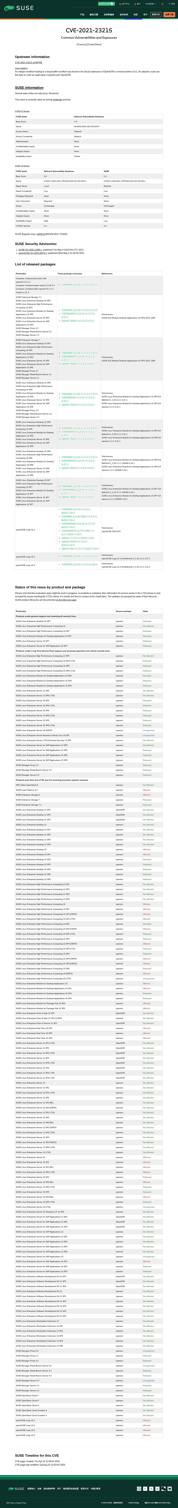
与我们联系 (95, 1488)
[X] (151, 1489)
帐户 (139, 4)
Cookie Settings (133, 1503)
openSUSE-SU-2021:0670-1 (32, 253)
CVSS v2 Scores (22, 111)
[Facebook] (145, 1489)
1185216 (40, 234)
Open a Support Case (18, 1503)
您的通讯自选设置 (71, 1488)
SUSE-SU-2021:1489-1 (30, 250)
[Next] (98, 44)
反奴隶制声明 (49, 1488)
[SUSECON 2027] (106, 4)
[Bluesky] (170, 1489)
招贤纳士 (31, 1488)
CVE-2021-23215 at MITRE (28, 62)
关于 (59, 1488)
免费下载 (169, 14)
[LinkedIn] (157, 1489)
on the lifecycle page (66, 600)
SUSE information (29, 87)
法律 (39, 1488)
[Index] (91, 44)
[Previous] (82, 44)
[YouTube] (139, 1489)
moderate (57, 99)
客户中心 (125, 4)
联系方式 (156, 14)
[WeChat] (163, 1489)
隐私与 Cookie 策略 (151, 1503)
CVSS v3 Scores (22, 166)
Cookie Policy (165, 1503)
